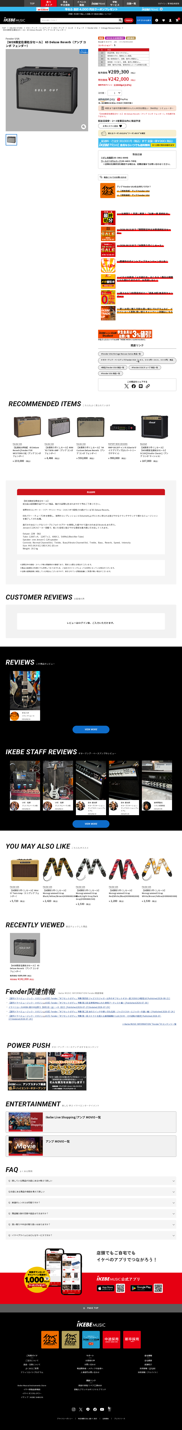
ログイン (162, 3)
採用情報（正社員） (148, 1368)
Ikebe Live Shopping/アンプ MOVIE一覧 (73, 1117)
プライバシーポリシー (65, 1418)
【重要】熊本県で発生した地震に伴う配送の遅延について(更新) (91, 14)
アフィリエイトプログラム (32, 1372)
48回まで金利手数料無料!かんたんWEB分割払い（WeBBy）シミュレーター (139, 108)
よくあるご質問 (32, 1368)
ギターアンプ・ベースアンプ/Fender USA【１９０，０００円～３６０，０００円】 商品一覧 (138, 361)
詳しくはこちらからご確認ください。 (140, 1217)
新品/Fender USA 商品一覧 (113, 367)
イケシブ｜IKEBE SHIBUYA (32, 1397)
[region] (91, 956)
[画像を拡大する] (83, 126)
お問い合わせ (90, 1364)
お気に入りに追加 (110, 126)
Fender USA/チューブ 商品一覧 (145, 367)
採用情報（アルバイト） (148, 1372)
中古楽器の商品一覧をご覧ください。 (92, 1206)
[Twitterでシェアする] (126, 386)
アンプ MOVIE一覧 (58, 1141)
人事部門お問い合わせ (90, 1372)
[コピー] (148, 386)
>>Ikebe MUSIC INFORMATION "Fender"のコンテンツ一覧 (149, 1024)
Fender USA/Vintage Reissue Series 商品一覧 (121, 354)
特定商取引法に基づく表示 (87, 1418)
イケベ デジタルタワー (32, 1393)
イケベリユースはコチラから (46, 1228)
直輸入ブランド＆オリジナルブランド (90, 1389)
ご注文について (32, 1360)
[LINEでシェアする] (141, 386)
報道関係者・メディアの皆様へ (90, 1368)
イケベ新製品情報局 (31, 1389)
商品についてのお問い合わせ (115, 177)
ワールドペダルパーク (111, 161)
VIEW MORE (91, 729)
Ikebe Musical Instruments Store (32, 1385)
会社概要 (148, 1360)
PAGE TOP (93, 1308)
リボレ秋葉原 (107, 158)
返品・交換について (31, 1364)
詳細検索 (129, 20)
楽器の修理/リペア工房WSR (90, 1385)
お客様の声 (90, 1360)
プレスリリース (119, 1418)
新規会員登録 (173, 3)
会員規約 (106, 1418)
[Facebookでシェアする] (134, 386)
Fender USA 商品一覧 (111, 373)
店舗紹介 (148, 1364)
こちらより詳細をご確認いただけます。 (53, 1239)
